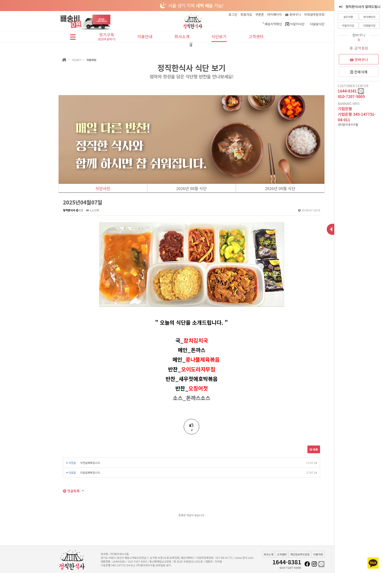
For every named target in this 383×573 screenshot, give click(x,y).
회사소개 (182, 36)
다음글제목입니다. (90, 472)
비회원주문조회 (314, 14)
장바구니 (361, 59)
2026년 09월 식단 (280, 188)
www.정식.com (244, 557)
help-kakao (361, 91)
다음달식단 (369, 25)
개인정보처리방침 (300, 554)
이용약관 (318, 554)
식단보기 (219, 36)
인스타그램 (314, 564)
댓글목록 (73, 491)
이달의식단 (348, 25)
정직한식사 (69, 210)
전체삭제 (360, 72)
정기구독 (106, 37)
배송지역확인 (273, 24)
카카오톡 (321, 564)
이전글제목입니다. (90, 463)
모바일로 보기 (163, 565)
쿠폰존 (259, 14)
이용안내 (144, 36)
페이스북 (307, 564)
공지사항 (348, 17)
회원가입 (246, 14)
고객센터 (256, 36)
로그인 (233, 14)
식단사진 (102, 188)
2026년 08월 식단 (191, 188)
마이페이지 (369, 17)
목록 (315, 449)
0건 (80, 210)
